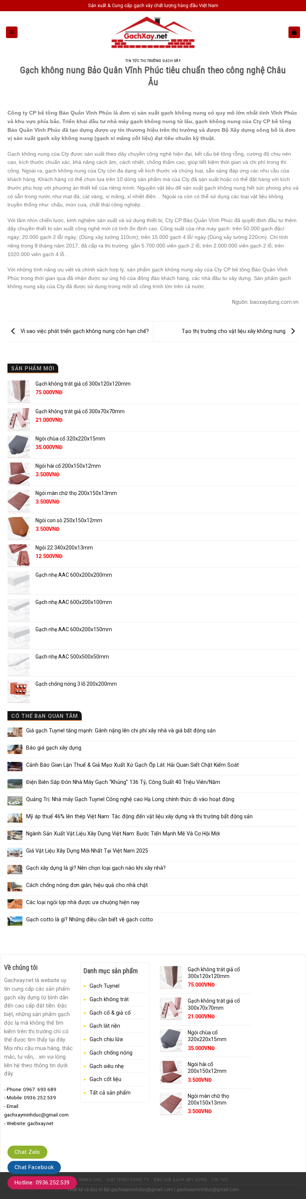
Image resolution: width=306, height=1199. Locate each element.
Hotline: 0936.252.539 (42, 1182)
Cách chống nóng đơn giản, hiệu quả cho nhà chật (87, 885)
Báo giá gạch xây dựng (53, 748)
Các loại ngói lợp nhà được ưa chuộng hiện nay (83, 902)
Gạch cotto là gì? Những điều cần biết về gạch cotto (89, 919)
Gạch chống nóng (111, 1053)
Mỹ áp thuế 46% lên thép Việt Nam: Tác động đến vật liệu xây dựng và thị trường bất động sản (139, 816)
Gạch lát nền (105, 1026)
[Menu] (12, 32)
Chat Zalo (27, 1152)
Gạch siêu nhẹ (107, 1066)
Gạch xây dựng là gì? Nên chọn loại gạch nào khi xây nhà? (96, 868)
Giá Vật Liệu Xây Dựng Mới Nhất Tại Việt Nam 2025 (87, 851)
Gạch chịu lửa (106, 1039)
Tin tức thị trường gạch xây (153, 61)
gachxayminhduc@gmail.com (142, 1189)
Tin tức (219, 1180)
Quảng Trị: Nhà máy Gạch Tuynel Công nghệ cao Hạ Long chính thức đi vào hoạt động (130, 799)
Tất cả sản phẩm (110, 1093)
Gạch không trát (109, 999)
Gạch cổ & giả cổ (110, 1013)
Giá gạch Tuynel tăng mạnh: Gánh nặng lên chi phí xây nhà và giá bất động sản (121, 731)
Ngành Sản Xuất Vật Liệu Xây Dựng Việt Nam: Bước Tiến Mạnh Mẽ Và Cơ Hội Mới (123, 834)
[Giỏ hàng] (294, 32)
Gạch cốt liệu (105, 1079)
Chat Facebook (34, 1167)
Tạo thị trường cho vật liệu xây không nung (234, 331)
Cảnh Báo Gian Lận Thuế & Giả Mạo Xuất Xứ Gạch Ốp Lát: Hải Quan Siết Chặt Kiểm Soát (132, 765)
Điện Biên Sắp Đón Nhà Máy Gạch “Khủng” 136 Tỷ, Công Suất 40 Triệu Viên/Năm (123, 782)
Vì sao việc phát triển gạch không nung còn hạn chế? (84, 331)
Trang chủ (90, 1180)
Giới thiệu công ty (127, 1180)
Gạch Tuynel (104, 986)
